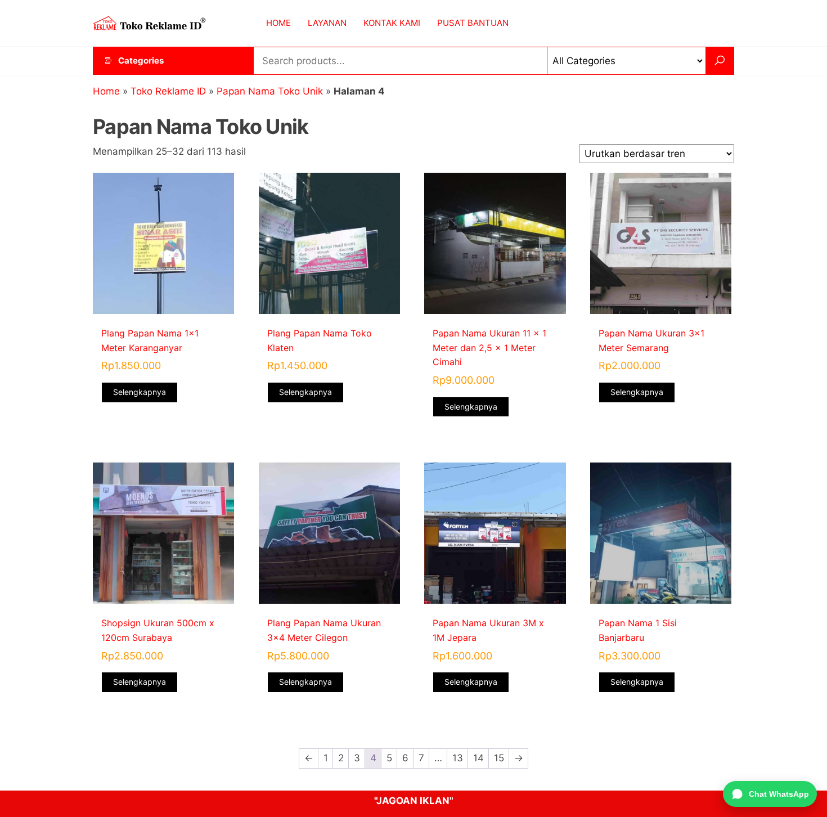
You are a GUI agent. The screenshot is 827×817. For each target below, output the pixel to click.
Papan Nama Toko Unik (270, 91)
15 (499, 758)
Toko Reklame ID (168, 91)
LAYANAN (327, 22)
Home (106, 91)
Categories (141, 60)
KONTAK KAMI (391, 22)
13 (457, 758)
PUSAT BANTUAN (473, 22)
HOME (278, 22)
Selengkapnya (139, 392)
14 (478, 758)
